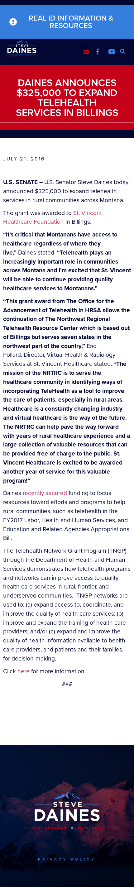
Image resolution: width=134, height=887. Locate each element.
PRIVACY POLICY (67, 859)
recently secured (45, 493)
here (23, 671)
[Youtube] (111, 51)
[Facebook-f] (97, 51)
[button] (86, 51)
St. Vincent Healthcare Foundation (52, 217)
